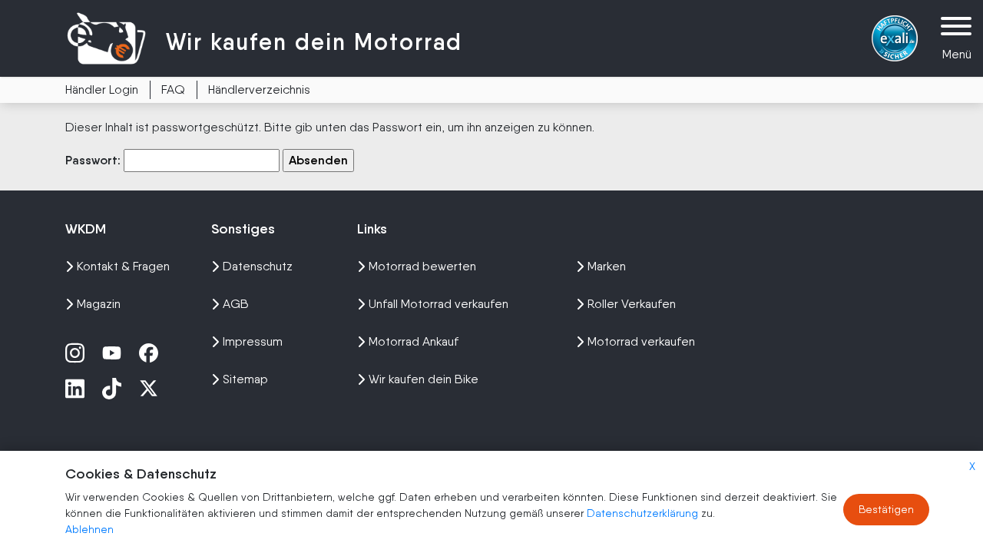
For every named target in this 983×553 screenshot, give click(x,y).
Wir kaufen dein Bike (423, 379)
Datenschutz (258, 266)
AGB (236, 303)
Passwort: (94, 160)
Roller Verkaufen (631, 303)
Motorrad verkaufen (641, 341)
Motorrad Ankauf (413, 341)
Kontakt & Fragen (123, 266)
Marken (606, 266)
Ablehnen (89, 529)
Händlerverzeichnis (259, 89)
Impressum (253, 341)
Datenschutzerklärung (644, 513)
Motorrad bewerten (422, 266)
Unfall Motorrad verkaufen (438, 303)
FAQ (173, 89)
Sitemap (245, 379)
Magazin (99, 303)
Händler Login (101, 89)
